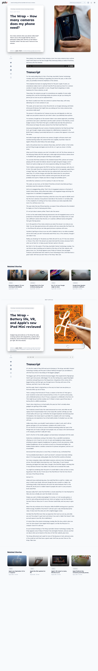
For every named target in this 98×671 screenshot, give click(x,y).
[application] (50, 66)
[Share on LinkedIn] (11, 70)
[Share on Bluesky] (11, 62)
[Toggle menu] (94, 2)
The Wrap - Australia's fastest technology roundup (22, 9)
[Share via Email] (11, 73)
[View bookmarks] (91, 3)
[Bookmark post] (11, 77)
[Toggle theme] (88, 2)
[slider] (72, 66)
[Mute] (69, 66)
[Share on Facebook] (11, 66)
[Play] (28, 66)
